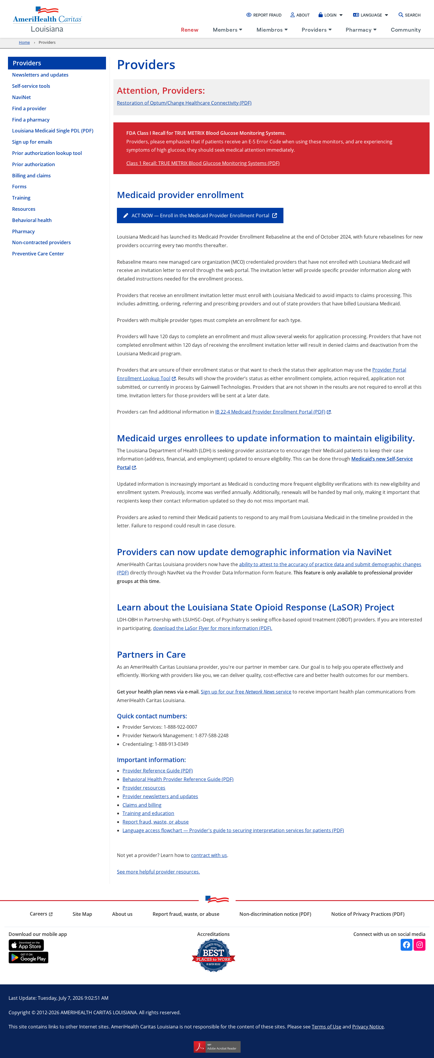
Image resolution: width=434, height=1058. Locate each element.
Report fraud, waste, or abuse (156, 822)
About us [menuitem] (122, 914)
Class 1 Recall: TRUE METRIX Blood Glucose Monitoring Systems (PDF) (203, 163)
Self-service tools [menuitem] (31, 86)
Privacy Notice (368, 1026)
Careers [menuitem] (38, 913)
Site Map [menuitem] (82, 914)
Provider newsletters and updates (160, 796)
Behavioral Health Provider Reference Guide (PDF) (178, 779)
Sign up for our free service (246, 691)
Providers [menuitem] (314, 29)
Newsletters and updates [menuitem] (40, 75)
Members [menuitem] (225, 29)
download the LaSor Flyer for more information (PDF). (212, 628)
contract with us (209, 855)
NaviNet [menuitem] (21, 97)
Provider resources (144, 788)
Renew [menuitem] (190, 29)
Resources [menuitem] (23, 209)
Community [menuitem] (406, 29)
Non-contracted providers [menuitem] (41, 242)
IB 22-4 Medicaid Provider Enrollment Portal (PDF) (270, 412)
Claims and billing (142, 805)
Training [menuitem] (21, 198)
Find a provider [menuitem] (29, 108)
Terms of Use (326, 1026)
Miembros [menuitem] (270, 29)
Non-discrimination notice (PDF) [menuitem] (275, 914)
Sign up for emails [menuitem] (32, 142)
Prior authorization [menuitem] (33, 164)
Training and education (148, 813)
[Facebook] (406, 945)
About (303, 15)
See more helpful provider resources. (158, 872)
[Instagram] (419, 945)
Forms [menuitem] (19, 186)
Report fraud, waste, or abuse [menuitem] (186, 914)
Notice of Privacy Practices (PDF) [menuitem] (367, 914)
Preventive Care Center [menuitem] (38, 253)
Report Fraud (267, 15)
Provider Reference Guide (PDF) (158, 770)
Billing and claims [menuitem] (31, 175)
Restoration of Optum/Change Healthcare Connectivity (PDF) (184, 103)
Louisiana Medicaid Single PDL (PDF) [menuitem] (52, 130)
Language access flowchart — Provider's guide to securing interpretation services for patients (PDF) (233, 830)
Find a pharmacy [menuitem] (31, 119)
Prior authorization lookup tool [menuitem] (47, 153)
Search (413, 15)
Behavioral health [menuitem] (32, 220)
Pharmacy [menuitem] (358, 29)
